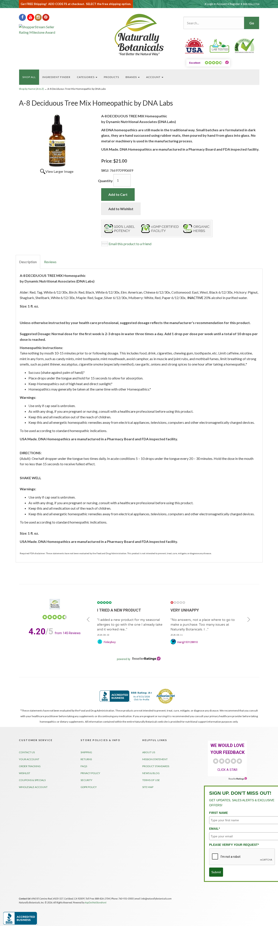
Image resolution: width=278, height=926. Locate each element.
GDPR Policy (89, 787)
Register (235, 4)
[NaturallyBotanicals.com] (139, 32)
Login (210, 4)
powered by (123, 659)
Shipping (86, 752)
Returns (86, 759)
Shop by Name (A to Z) (31, 88)
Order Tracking (30, 766)
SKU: (105, 170)
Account (221, 4)
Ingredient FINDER (56, 77)
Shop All (29, 77)
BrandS (131, 77)
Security (86, 780)
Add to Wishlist (120, 209)
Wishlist (24, 773)
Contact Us (27, 752)
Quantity (105, 181)
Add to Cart (117, 194)
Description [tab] (28, 262)
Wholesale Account (33, 787)
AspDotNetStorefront (95, 902)
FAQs (84, 766)
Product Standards (155, 766)
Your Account (29, 759)
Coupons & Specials (32, 780)
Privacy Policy (90, 773)
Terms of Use (151, 780)
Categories (86, 77)
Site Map (147, 787)
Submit (216, 872)
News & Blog (151, 773)
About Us (148, 752)
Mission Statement (155, 759)
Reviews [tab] (50, 262)
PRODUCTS (111, 77)
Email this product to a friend (130, 244)
